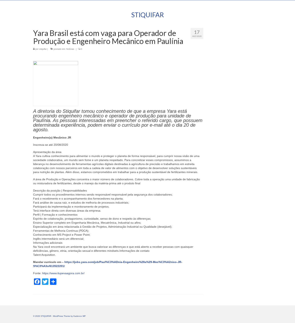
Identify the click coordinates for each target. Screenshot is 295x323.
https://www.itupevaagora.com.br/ (63, 273)
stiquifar (43, 49)
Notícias (70, 49)
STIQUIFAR (147, 15)
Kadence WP (79, 316)
